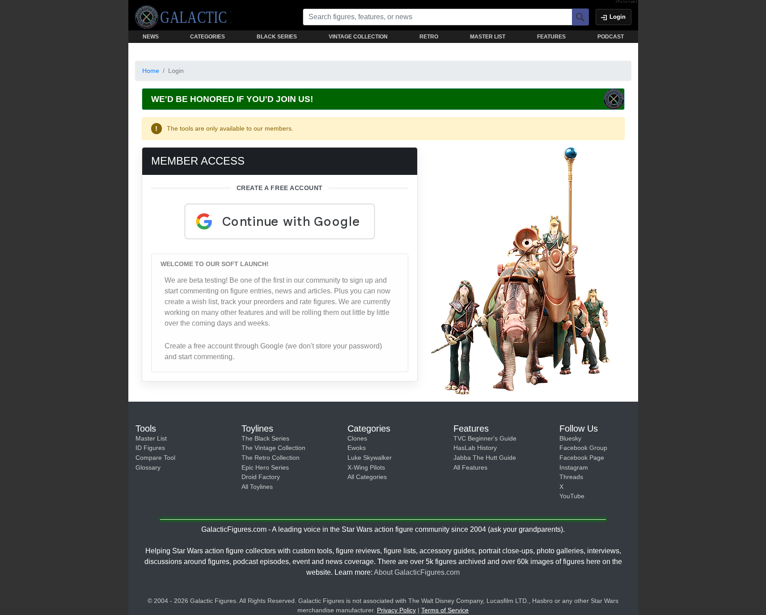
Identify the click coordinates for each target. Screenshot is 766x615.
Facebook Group (583, 447)
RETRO (428, 37)
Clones (357, 438)
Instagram (573, 467)
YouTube (571, 496)
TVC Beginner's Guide (484, 438)
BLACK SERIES (277, 37)
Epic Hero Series (265, 467)
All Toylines (257, 486)
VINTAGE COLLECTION (358, 37)
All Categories (367, 476)
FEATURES (551, 37)
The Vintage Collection (273, 447)
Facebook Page (581, 457)
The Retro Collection (270, 457)
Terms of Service (445, 610)
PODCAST (610, 37)
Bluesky (570, 438)
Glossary (148, 467)
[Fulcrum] (626, 2)
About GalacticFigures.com (417, 572)
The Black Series (265, 438)
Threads (571, 476)
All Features (470, 467)
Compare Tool (155, 457)
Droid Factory (260, 476)
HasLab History (475, 447)
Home (150, 70)
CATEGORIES (207, 37)
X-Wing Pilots (366, 467)
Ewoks (356, 447)
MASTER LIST (487, 37)
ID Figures (150, 447)
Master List (151, 438)
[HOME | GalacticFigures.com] (183, 17)
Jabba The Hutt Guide (484, 457)
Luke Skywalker (369, 457)
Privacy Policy (396, 610)
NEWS (151, 37)
